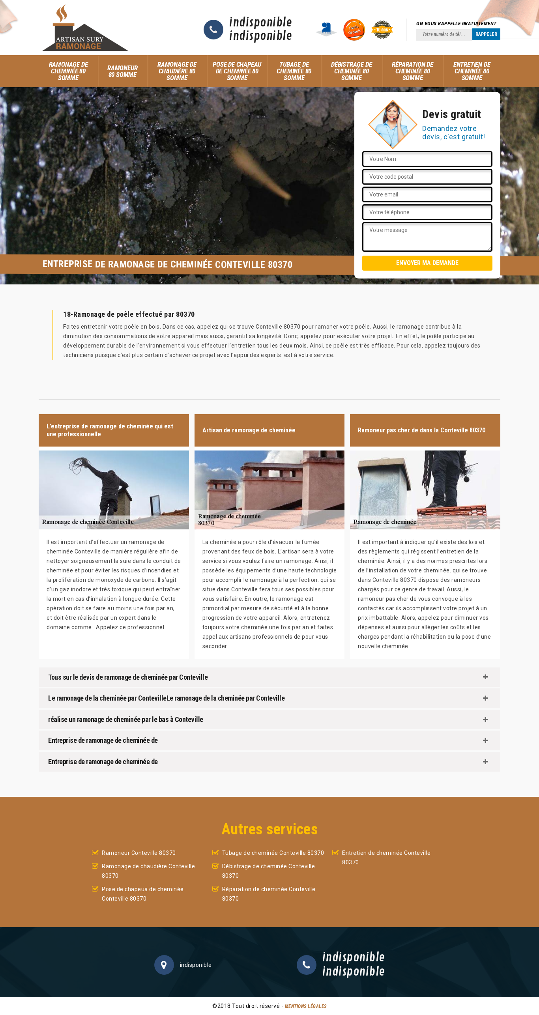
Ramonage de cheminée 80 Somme (68, 71)
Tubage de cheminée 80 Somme (294, 71)
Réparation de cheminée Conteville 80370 (269, 894)
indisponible (260, 23)
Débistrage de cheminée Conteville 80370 (268, 871)
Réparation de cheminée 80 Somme (412, 71)
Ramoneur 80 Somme (122, 71)
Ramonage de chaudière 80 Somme (177, 71)
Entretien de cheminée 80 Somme (471, 71)
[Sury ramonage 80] (85, 27)
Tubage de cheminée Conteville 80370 (273, 853)
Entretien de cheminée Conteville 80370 (386, 857)
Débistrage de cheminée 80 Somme (351, 71)
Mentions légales (306, 1006)
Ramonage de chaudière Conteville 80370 (148, 871)
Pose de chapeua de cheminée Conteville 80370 (143, 894)
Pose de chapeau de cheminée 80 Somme (237, 71)
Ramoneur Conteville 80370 (139, 853)
